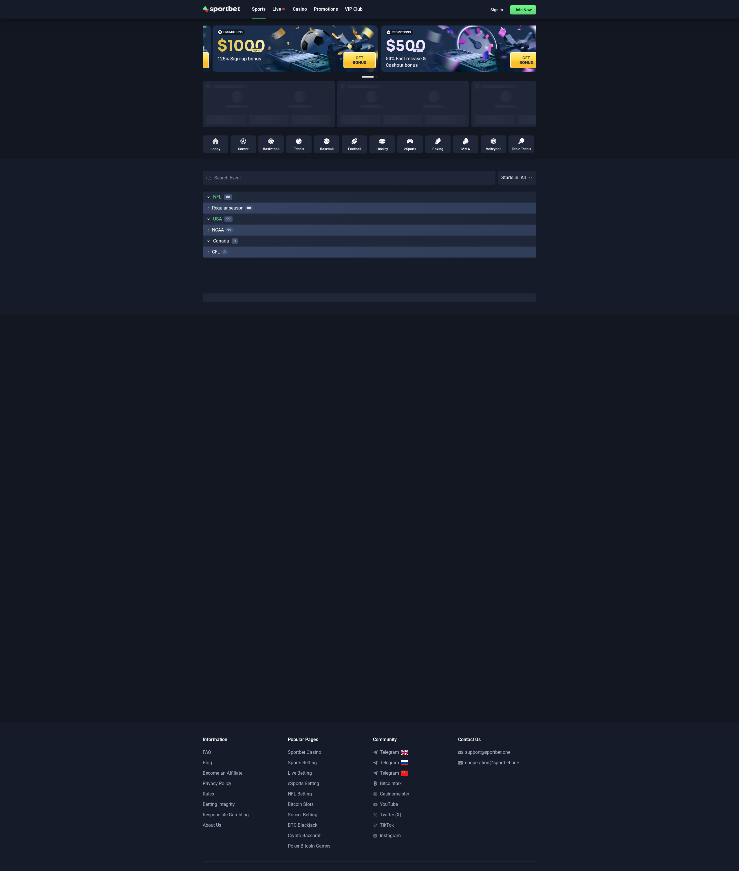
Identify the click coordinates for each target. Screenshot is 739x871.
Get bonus (350, 60)
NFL (217, 197)
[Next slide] (536, 48)
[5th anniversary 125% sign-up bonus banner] (285, 48)
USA (217, 219)
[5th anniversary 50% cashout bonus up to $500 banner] (453, 48)
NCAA (218, 230)
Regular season (228, 208)
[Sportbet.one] (221, 9)
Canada (221, 241)
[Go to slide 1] (368, 77)
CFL (216, 252)
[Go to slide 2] (376, 77)
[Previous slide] (202, 48)
